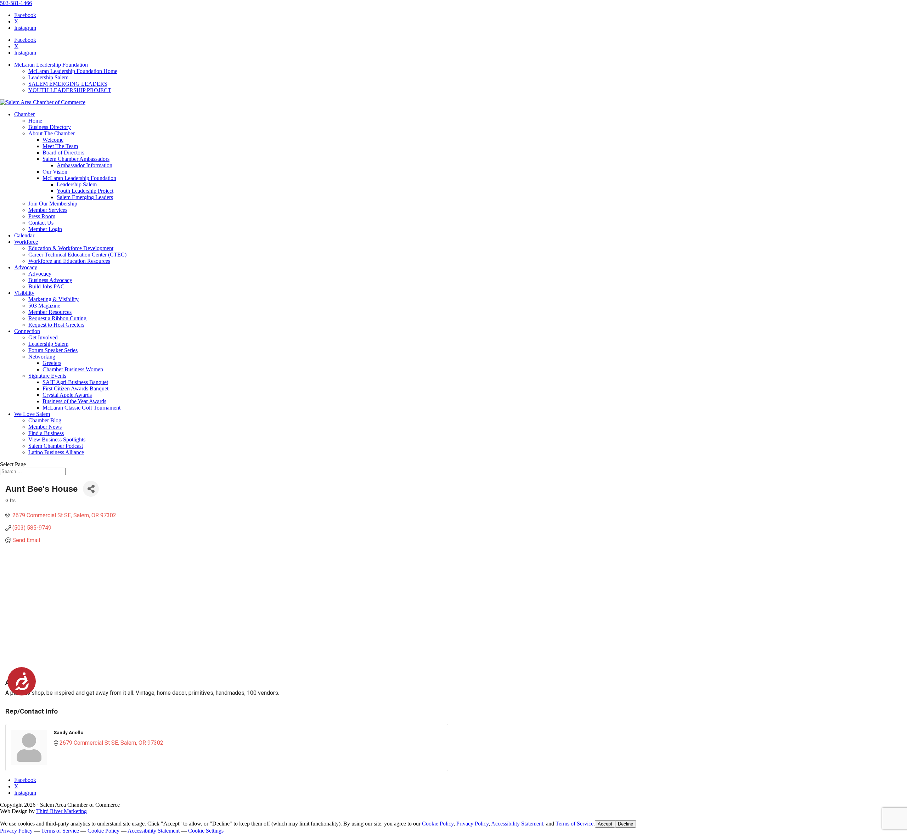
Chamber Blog (44, 420)
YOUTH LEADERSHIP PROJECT (69, 90)
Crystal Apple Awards (67, 395)
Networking (41, 357)
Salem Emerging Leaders (85, 197)
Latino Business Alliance (56, 452)
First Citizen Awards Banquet (75, 388)
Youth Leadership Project (85, 191)
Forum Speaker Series (53, 350)
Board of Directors (63, 153)
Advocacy (25, 267)
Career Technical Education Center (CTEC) (77, 255)
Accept (605, 824)
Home (35, 121)
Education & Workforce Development (70, 248)
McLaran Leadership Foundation (51, 65)
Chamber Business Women (73, 369)
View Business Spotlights (56, 439)
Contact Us (40, 223)
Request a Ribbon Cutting (57, 318)
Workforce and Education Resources (69, 261)
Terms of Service (574, 824)
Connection (27, 331)
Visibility (24, 293)
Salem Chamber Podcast (55, 446)
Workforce (26, 242)
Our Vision (55, 172)
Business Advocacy (50, 280)
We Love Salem (32, 414)
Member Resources (50, 312)
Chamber (24, 114)
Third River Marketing (61, 811)
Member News (45, 427)
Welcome (53, 140)
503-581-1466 (16, 3)
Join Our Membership (52, 204)
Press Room (41, 216)
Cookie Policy (438, 824)
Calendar (24, 235)
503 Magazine (44, 306)
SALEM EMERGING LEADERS (67, 84)
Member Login (45, 229)
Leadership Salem (48, 77)
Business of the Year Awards (74, 401)
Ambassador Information (84, 165)
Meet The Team (60, 146)
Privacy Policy (472, 824)
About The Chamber (51, 133)
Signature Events (47, 376)
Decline (625, 824)
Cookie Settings (206, 831)
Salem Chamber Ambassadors (76, 159)
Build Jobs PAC (46, 286)
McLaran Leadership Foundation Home (72, 71)
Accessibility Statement (517, 824)
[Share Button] (91, 489)
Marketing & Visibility (53, 299)
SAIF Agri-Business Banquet (75, 382)
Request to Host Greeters (56, 325)
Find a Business (46, 433)
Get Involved (43, 337)
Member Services (47, 210)
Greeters (52, 363)
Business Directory (49, 127)
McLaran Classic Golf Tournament (81, 408)
